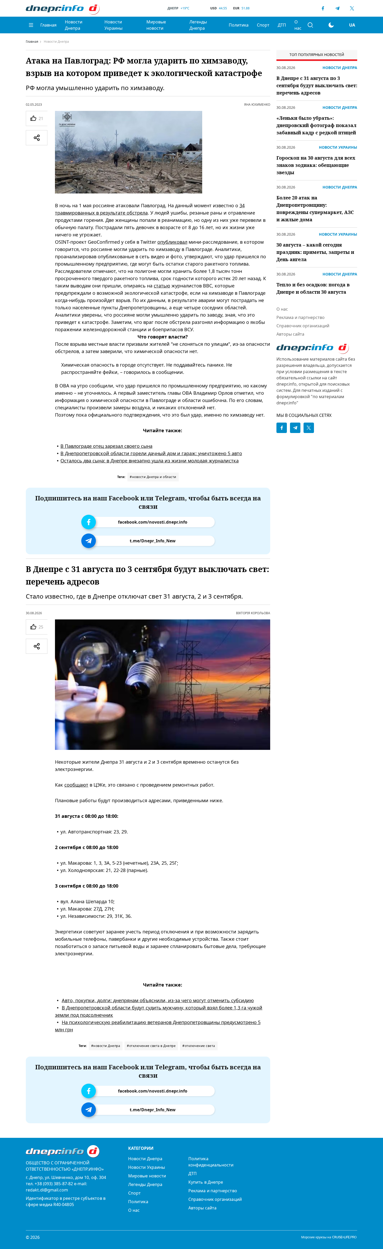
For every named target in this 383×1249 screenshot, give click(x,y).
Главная (48, 25)
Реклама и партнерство (300, 317)
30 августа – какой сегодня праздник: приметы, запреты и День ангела (315, 252)
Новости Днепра (73, 25)
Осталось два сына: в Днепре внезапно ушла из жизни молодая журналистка (149, 460)
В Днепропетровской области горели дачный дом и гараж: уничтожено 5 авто (151, 453)
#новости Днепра (105, 1046)
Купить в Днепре (205, 1182)
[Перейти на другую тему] (331, 25)
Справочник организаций (302, 326)
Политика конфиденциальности (210, 1162)
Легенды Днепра (198, 25)
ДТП (282, 25)
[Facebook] (323, 8)
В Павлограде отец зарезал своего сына (106, 446)
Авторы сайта (290, 334)
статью (162, 286)
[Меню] (31, 25)
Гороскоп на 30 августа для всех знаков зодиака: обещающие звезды (315, 165)
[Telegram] (337, 8)
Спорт (263, 25)
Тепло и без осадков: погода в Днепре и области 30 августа (313, 288)
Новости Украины (113, 25)
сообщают (76, 785)
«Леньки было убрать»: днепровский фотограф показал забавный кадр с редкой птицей (316, 125)
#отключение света (198, 1046)
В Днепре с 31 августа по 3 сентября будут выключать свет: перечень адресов (316, 85)
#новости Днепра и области (153, 477)
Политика (239, 25)
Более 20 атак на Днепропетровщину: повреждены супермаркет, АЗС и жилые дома (315, 208)
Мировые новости (156, 25)
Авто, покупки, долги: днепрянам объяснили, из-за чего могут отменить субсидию (158, 1000)
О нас (297, 25)
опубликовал (172, 242)
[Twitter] (352, 8)
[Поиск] (310, 25)
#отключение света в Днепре (151, 1046)
